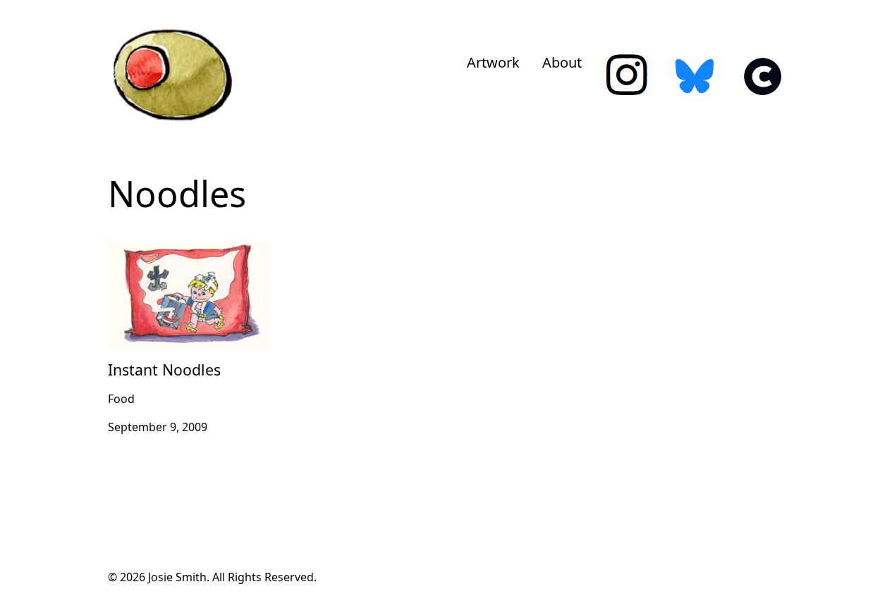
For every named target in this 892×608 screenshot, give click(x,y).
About (562, 62)
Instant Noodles (150, 250)
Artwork (493, 62)
